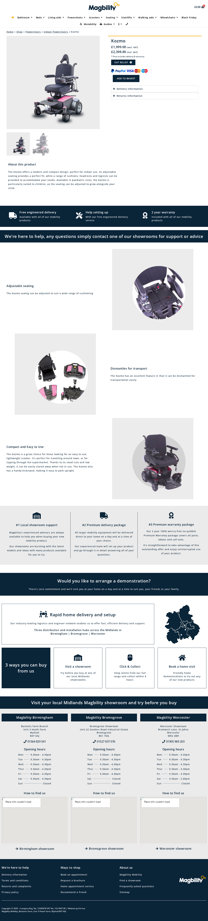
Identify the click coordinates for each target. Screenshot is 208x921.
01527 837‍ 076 (106, 741)
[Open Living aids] (63, 17)
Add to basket (126, 78)
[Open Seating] (117, 17)
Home (9, 31)
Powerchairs (33, 31)
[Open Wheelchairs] (177, 17)
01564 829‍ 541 (36, 741)
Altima (81, 908)
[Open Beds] (44, 17)
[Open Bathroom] (32, 17)
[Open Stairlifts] (134, 17)
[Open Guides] (114, 24)
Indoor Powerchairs (56, 31)
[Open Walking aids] (156, 17)
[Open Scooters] (101, 17)
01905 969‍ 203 (175, 741)
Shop (19, 31)
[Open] (121, 24)
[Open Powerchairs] (85, 17)
